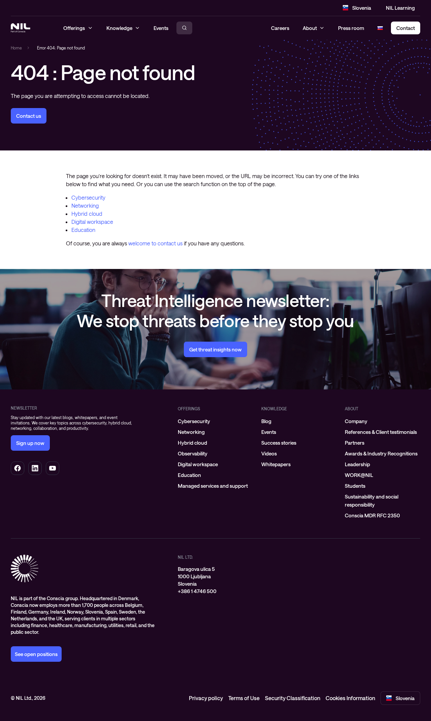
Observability (192, 453)
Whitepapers (276, 464)
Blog (266, 421)
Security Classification (292, 698)
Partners (354, 443)
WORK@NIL (359, 475)
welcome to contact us (155, 243)
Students (355, 486)
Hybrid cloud (86, 213)
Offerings (189, 408)
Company (356, 421)
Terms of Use (244, 698)
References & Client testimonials (381, 432)
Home (16, 47)
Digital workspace (92, 221)
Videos (269, 453)
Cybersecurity (88, 197)
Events (268, 432)
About (310, 28)
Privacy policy (206, 698)
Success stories (278, 443)
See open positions (36, 654)
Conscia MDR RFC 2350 (372, 515)
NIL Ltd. (185, 557)
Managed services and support (213, 486)
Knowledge (274, 408)
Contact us (28, 116)
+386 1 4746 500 (197, 591)
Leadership (357, 464)
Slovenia (361, 8)
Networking (85, 205)
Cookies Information (350, 698)
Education (83, 230)
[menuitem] (215, 421)
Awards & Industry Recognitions (381, 453)
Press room (351, 28)
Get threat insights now (215, 349)
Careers (280, 28)
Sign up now (30, 443)
